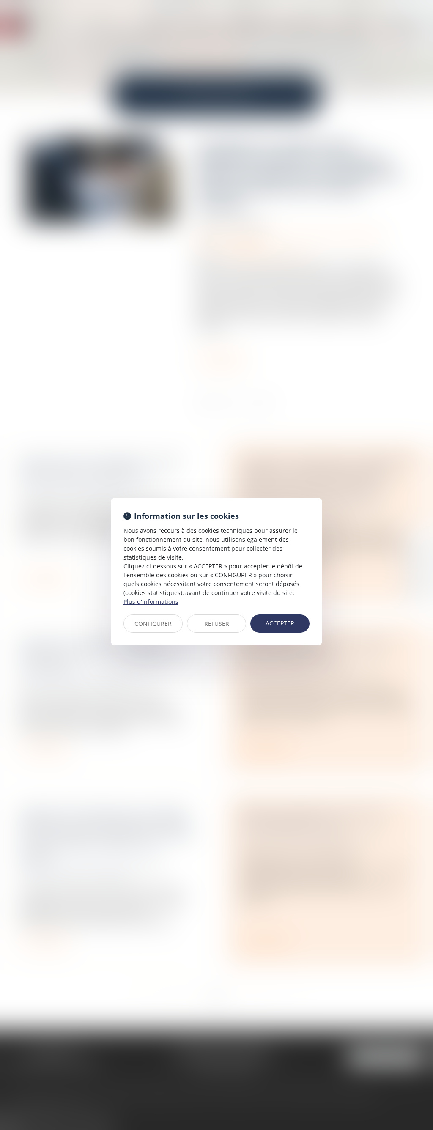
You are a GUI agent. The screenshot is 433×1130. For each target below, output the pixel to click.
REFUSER (216, 624)
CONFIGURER (153, 624)
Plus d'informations (150, 602)
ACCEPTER (280, 623)
